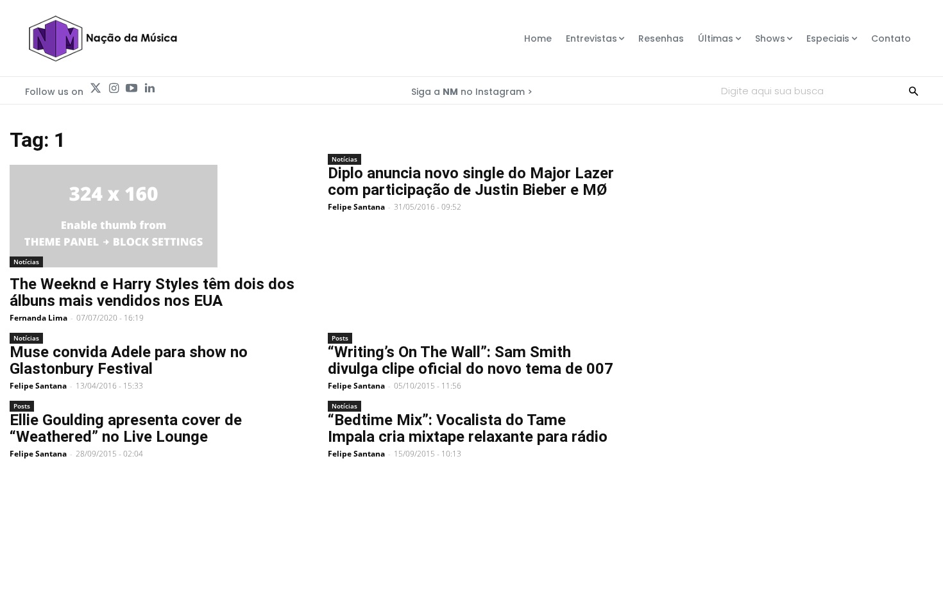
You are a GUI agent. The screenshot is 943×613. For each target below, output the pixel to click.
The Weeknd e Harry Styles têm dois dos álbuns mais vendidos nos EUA (152, 292)
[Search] (913, 90)
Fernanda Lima (38, 317)
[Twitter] (95, 88)
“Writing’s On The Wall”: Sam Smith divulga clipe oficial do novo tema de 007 (470, 360)
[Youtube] (131, 88)
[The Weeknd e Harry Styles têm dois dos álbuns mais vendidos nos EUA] (153, 216)
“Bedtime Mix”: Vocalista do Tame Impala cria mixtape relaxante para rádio (467, 428)
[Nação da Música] (102, 38)
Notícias (26, 261)
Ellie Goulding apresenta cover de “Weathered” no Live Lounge (126, 428)
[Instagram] (113, 88)
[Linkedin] (149, 88)
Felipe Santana (356, 206)
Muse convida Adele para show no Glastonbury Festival (129, 360)
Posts (340, 337)
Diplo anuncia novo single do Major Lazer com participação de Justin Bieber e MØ (471, 181)
